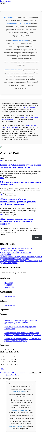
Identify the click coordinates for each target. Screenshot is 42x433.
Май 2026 (8, 285)
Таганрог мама (5, 1)
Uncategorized (9, 296)
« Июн (2, 369)
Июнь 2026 (8, 283)
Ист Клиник (9, 17)
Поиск (2, 234)
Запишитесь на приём (13, 70)
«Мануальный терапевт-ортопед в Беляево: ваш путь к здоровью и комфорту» (16, 221)
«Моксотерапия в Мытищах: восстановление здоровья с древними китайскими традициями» (18, 201)
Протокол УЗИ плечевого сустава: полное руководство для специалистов (20, 166)
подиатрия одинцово (16, 426)
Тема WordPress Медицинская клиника (15, 373)
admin (2, 160)
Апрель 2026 (9, 287)
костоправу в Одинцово (27, 107)
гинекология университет (19, 410)
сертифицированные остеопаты (18, 23)
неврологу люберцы (19, 391)
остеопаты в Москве (19, 40)
